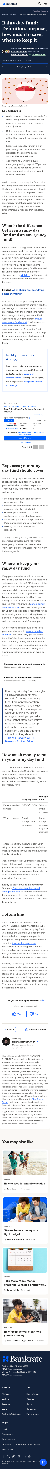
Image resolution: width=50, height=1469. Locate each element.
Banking (5, 15)
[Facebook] (3, 1456)
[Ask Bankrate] (43, 1462)
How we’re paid (33, 1394)
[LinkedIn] (19, 1456)
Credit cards (7, 1404)
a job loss (25, 275)
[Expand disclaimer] (46, 67)
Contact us (31, 1409)
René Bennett (13, 1189)
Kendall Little (13, 1290)
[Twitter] (8, 1456)
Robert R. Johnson (19, 54)
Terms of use (7, 1449)
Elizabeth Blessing (15, 1239)
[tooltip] (43, 1001)
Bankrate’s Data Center (11, 1414)
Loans (4, 1409)
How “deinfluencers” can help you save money (22, 1333)
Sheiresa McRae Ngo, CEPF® (20, 1341)
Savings (13, 15)
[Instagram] (13, 1456)
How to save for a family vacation (24, 1183)
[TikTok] (29, 1456)
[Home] (11, 3)
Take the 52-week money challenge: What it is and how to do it (24, 1284)
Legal (4, 1429)
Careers (30, 1404)
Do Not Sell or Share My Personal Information (21, 1444)
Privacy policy (7, 1434)
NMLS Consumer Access (12, 1369)
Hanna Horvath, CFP (29, 48)
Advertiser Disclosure (40, 11)
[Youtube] (24, 1456)
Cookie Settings (8, 1439)
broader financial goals (24, 943)
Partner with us (33, 1414)
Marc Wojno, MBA (19, 51)
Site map (30, 1399)
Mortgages (6, 1394)
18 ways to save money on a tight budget (21, 1232)
